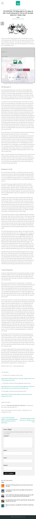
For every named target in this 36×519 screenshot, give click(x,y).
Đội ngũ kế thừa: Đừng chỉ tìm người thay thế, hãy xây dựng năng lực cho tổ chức (20, 500)
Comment (6, 436)
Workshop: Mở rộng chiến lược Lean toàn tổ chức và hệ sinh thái (19, 485)
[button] (2, 3)
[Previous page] (2, 49)
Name (5, 450)
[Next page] (6, 49)
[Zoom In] (6, 53)
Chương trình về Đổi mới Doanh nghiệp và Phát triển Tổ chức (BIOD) (19, 490)
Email (5, 457)
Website (5, 465)
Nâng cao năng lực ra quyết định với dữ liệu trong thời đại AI (20, 505)
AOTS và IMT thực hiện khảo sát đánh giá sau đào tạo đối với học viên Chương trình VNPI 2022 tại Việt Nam (19, 495)
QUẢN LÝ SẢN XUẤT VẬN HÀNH (16, 9)
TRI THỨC (24, 9)
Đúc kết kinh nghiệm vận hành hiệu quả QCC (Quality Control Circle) (27, 420)
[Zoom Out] (2, 53)
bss (23, 18)
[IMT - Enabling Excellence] (18, 3)
